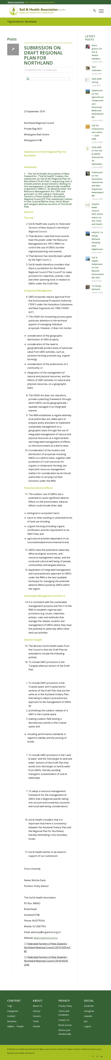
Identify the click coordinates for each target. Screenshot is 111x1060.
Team (36, 1021)
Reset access (65, 1025)
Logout (87, 1026)
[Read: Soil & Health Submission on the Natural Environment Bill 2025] (87, 258)
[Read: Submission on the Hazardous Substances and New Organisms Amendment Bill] (87, 173)
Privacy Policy (65, 1005)
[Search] (93, 10)
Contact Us (63, 1019)
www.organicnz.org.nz (46, 937)
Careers (37, 1016)
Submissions (51, 70)
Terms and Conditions (63, 1013)
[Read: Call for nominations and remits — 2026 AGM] (87, 126)
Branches (11, 1021)
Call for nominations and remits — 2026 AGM (98, 132)
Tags (9, 1005)
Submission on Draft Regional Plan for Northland (43, 55)
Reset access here (16, 2)
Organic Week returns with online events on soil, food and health (97, 214)
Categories (12, 1011)
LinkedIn (88, 1016)
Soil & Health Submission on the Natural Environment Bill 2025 (98, 267)
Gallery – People (15, 1026)
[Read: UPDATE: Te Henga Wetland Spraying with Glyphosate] (87, 233)
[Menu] (100, 10)
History (36, 1011)
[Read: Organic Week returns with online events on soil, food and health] (87, 205)
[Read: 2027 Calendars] (87, 68)
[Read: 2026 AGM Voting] (87, 80)
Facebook (89, 1005)
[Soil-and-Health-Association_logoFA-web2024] (37, 10)
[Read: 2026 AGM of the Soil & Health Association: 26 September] (87, 148)
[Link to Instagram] (97, 1056)
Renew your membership (64, 1032)
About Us (37, 1005)
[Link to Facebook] (93, 1056)
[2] (49, 259)
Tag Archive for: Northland (21, 21)
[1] (44, 199)
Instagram (89, 1011)
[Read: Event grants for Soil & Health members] (87, 46)
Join (85, 1021)
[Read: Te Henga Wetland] (87, 287)
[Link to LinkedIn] (101, 1056)
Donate (36, 1026)
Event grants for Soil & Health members (97, 52)
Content (11, 1016)
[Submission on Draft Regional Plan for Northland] (13, 49)
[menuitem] (93, 10)
